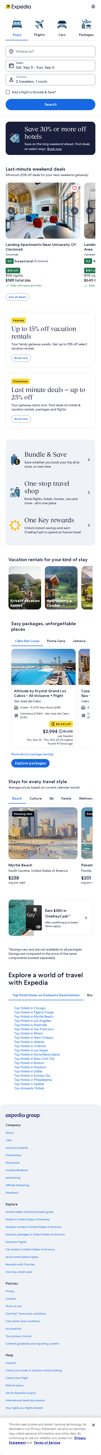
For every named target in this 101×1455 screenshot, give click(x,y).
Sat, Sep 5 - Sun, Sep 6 (35, 67)
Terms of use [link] (14, 1306)
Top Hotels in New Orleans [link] (33, 1037)
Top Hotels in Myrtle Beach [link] (33, 1016)
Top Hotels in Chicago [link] (30, 1008)
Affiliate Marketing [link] (17, 1185)
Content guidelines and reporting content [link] (32, 1344)
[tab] (17, 27)
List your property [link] (17, 1148)
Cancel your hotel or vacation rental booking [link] (34, 1370)
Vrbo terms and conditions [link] (23, 1321)
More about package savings (32, 754)
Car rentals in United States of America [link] (30, 1249)
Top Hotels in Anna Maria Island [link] (37, 1054)
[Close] (93, 1425)
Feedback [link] (12, 1193)
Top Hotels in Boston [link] (29, 1063)
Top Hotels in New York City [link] (34, 1058)
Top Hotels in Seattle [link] (29, 1084)
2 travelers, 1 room (31, 81)
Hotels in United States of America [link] (27, 1219)
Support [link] (11, 1363)
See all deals (17, 297)
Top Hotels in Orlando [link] (30, 1046)
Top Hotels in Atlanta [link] (29, 1042)
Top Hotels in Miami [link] (28, 1033)
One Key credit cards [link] (19, 1272)
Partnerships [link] (13, 1155)
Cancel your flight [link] (17, 1378)
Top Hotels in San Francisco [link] (34, 1029)
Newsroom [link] (13, 1163)
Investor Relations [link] (17, 1170)
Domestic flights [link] (16, 1242)
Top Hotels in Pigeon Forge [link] (34, 1012)
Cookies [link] (11, 1299)
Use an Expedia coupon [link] (21, 1393)
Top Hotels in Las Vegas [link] (31, 1050)
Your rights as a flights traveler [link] (24, 1408)
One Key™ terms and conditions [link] (26, 1314)
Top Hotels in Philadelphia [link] (33, 1080)
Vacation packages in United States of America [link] (35, 1234)
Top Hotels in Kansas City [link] (32, 1075)
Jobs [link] (9, 1140)
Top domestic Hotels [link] (29, 1088)
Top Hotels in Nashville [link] (30, 1025)
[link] (74, 188)
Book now (21, 358)
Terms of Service (47, 1442)
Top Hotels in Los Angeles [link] (32, 1021)
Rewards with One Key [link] (20, 1264)
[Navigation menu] (93, 6)
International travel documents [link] (25, 1400)
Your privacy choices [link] (18, 1336)
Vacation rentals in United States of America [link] (33, 1227)
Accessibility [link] (13, 1329)
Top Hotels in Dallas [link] (28, 1071)
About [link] (10, 1133)
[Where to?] (50, 51)
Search (51, 104)
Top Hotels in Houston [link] (30, 1067)
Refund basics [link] (14, 1385)
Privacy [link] (10, 1291)
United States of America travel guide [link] (29, 1212)
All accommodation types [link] (22, 1257)
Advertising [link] (13, 1178)
